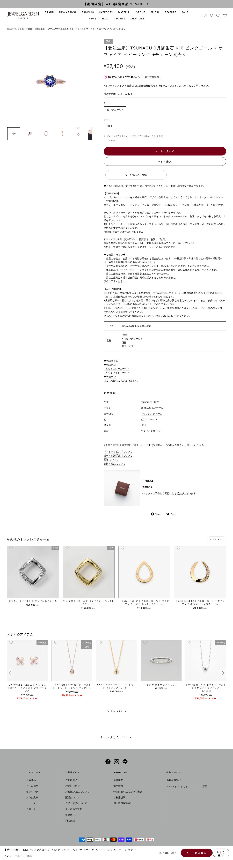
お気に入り (32, 797)
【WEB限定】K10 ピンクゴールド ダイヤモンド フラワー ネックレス (72, 686)
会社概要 (118, 780)
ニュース (31, 803)
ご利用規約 (119, 797)
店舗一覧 (31, 808)
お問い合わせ (72, 785)
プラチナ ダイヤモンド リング (161, 684)
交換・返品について (114, 463)
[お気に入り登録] (11, 548)
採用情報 (118, 785)
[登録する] (204, 787)
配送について (111, 459)
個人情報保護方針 (123, 803)
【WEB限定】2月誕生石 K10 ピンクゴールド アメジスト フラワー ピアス (27, 687)
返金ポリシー (72, 814)
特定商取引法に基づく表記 (127, 791)
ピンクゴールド (115, 109)
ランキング (32, 791)
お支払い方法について (77, 791)
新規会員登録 (173, 780)
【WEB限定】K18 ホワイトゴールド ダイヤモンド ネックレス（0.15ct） (205, 687)
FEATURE (170, 12)
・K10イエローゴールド (116, 368)
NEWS (92, 18)
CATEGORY (106, 12)
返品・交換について (76, 803)
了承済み (113, 141)
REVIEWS (119, 18)
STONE (140, 12)
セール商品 (32, 785)
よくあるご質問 (73, 808)
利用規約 (70, 820)
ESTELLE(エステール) (152, 407)
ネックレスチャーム (151, 413)
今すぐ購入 (165, 161)
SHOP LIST (137, 18)
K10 (143, 430)
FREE (110, 125)
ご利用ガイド (72, 780)
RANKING (88, 12)
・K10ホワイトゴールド (116, 372)
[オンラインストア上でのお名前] (108, 761)
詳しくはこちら (195, 445)
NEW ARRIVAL (68, 12)
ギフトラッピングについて (118, 451)
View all (216, 539)
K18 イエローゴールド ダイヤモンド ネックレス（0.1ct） (116, 686)
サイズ (107, 119)
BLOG (105, 18)
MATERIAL (124, 12)
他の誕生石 (112, 360)
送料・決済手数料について (118, 455)
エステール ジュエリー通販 (19, 28)
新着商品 (31, 780)
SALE (184, 12)
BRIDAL (155, 12)
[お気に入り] (218, 15)
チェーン (111, 376)
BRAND (49, 12)
